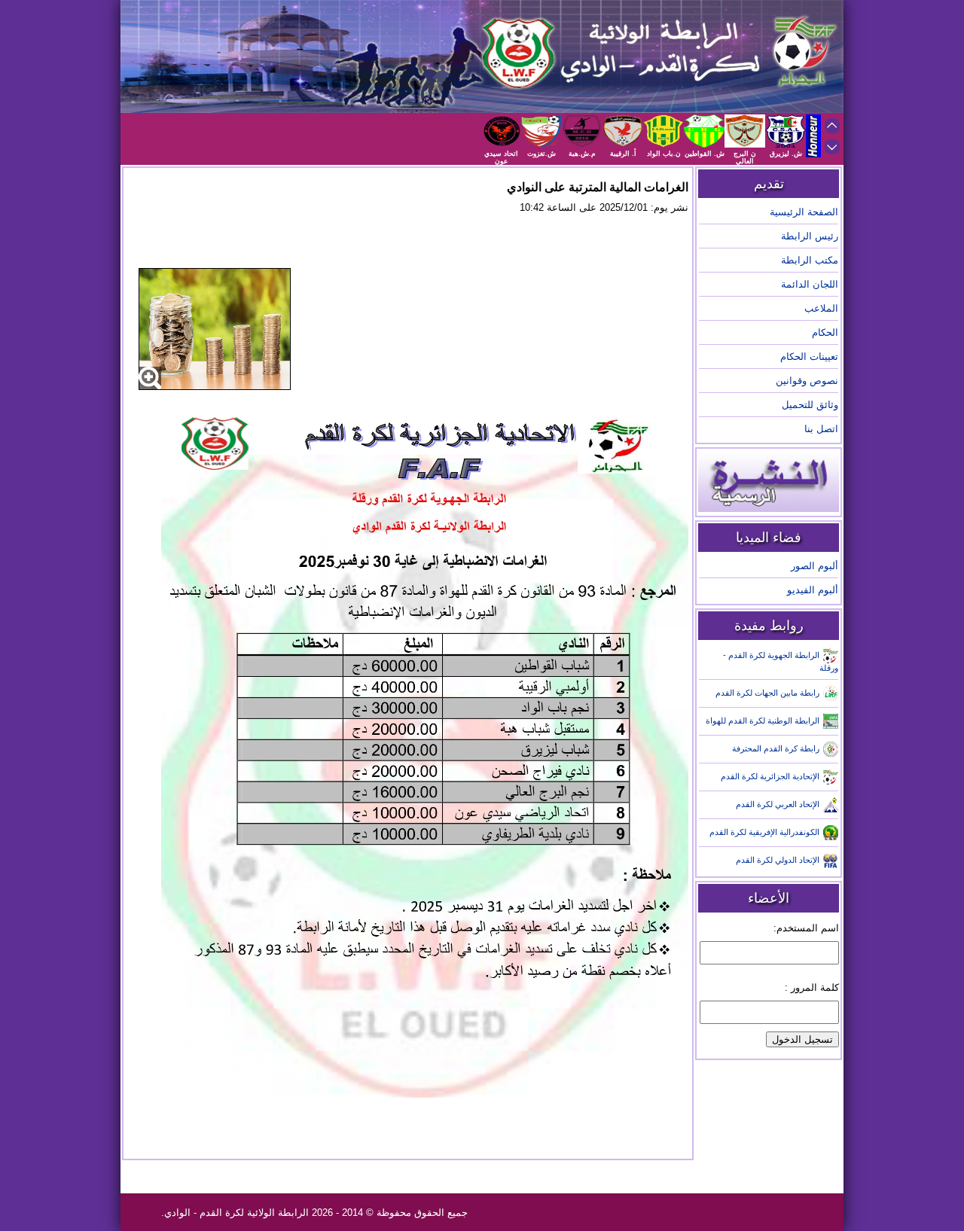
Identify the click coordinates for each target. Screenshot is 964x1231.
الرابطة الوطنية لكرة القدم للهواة (762, 720)
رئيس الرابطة (809, 236)
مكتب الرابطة (809, 260)
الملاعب (821, 308)
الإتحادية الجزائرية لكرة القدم (770, 776)
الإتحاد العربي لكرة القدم (777, 804)
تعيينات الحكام (809, 356)
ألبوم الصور (814, 565)
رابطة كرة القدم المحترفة (775, 748)
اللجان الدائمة (809, 284)
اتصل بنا (821, 428)
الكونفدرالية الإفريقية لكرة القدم (764, 831)
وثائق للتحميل (810, 404)
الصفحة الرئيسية (804, 212)
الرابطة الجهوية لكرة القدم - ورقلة (780, 661)
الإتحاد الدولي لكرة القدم (777, 859)
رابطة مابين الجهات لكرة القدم (767, 692)
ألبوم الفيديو (812, 590)
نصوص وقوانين (807, 380)
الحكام (825, 332)
